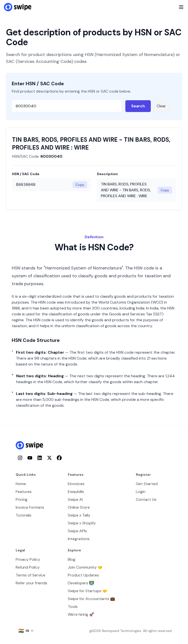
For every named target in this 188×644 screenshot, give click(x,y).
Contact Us (146, 499)
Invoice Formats (30, 507)
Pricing (21, 499)
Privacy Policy (28, 559)
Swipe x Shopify (82, 523)
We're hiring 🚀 (81, 614)
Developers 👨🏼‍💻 (81, 583)
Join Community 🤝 (85, 567)
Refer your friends (31, 583)
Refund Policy (28, 567)
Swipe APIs (77, 530)
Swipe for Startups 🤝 (87, 590)
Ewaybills (76, 491)
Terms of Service (30, 575)
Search (138, 106)
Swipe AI (75, 499)
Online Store (79, 507)
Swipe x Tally (79, 515)
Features (24, 491)
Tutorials (23, 515)
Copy (80, 184)
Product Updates (83, 575)
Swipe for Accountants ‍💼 (91, 598)
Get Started (147, 483)
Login (140, 491)
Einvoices (76, 483)
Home (21, 483)
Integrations (79, 538)
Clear (161, 106)
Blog (71, 559)
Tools (73, 606)
